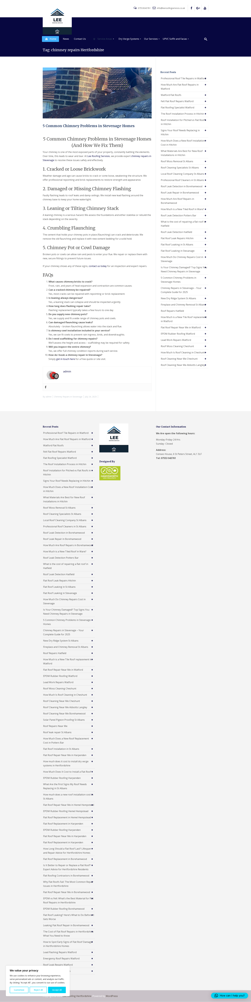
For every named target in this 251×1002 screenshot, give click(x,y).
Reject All (38, 989)
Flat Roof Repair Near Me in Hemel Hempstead (68, 804)
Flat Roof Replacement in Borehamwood (65, 859)
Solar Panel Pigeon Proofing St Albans (64, 719)
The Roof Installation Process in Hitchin (182, 113)
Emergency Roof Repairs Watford (61, 958)
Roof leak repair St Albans (57, 732)
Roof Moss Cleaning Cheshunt (177, 346)
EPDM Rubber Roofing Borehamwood (63, 908)
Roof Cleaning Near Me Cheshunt (179, 358)
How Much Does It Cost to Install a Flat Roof (67, 771)
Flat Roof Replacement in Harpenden (63, 823)
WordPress (112, 996)
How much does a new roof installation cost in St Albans (68, 796)
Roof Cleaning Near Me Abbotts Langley (183, 365)
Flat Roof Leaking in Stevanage (177, 250)
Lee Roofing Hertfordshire (77, 996)
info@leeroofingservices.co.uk (170, 8)
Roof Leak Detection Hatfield (176, 232)
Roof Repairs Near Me (55, 726)
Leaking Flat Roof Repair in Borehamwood (66, 925)
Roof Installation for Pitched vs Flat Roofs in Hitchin (183, 122)
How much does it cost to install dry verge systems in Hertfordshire (65, 763)
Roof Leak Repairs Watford (58, 964)
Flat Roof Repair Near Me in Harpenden (64, 755)
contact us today (98, 266)
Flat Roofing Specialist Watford (177, 107)
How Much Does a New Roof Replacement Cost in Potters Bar (66, 740)
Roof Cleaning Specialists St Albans (180, 167)
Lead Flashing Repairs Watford (60, 952)
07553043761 (144, 8)
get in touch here (65, 359)
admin (49, 396)
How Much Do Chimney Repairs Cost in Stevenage (182, 259)
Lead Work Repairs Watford (176, 340)
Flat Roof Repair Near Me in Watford (181, 327)
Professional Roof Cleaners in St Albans (182, 180)
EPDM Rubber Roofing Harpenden (62, 778)
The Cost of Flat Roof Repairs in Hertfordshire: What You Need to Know (68, 933)
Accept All (57, 989)
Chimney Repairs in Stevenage (68, 396)
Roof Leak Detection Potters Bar (178, 215)
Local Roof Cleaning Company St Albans (182, 173)
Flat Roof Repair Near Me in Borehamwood (66, 892)
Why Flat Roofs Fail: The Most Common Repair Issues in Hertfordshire (68, 884)
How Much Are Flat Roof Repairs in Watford (180, 86)
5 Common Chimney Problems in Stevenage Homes (89, 126)
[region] (38, 981)
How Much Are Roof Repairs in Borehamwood (177, 201)
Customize (19, 989)
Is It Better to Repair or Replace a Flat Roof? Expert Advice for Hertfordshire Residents (67, 867)
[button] (229, 996)
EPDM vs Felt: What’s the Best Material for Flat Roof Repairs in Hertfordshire (68, 900)
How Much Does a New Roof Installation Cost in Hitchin (183, 142)
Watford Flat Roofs (171, 95)
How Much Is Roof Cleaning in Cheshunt (183, 352)
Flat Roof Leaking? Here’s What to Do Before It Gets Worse (68, 917)
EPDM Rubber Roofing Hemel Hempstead (65, 811)
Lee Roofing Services (98, 156)
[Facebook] (45, 387)
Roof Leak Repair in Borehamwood (180, 192)
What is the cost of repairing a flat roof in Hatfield (183, 223)
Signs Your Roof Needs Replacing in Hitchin (180, 132)
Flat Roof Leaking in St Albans (177, 244)
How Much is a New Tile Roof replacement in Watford (184, 319)
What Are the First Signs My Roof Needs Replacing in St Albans (65, 786)
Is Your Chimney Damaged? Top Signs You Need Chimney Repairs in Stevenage (184, 269)
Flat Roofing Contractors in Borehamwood (66, 875)
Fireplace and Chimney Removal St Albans (183, 304)
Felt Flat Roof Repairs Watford (177, 101)
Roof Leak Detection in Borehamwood (181, 186)
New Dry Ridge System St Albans (178, 298)
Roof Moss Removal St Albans (177, 161)
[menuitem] (50, 39)
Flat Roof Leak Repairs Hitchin (177, 238)
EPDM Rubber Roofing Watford (178, 333)
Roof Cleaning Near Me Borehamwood (64, 713)
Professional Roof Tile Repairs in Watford (183, 78)
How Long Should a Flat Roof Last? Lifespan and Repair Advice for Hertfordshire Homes (67, 850)
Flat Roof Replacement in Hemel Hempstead (67, 817)
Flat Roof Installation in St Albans (61, 748)
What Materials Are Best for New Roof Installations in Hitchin (182, 153)
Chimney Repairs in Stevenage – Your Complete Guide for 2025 (181, 290)
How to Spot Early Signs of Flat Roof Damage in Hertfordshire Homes (67, 944)
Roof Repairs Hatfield (172, 310)
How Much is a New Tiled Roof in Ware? (182, 209)
